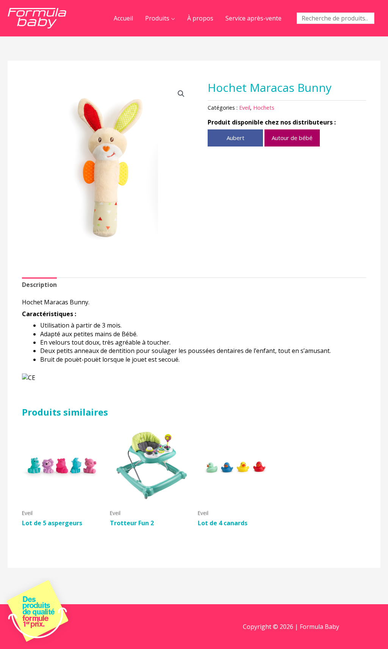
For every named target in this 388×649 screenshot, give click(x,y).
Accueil (123, 18)
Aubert (235, 138)
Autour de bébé (292, 138)
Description (39, 284)
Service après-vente (253, 18)
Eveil (244, 107)
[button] (181, 94)
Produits (157, 18)
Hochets (263, 107)
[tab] (39, 284)
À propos (200, 18)
